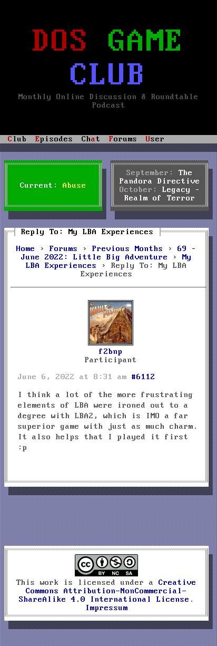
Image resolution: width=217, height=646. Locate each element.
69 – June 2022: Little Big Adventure (108, 253)
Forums (64, 249)
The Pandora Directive (160, 177)
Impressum (106, 608)
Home (25, 249)
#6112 (143, 377)
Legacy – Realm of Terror (162, 194)
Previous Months (127, 249)
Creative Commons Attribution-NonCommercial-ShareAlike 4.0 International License (108, 591)
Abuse (74, 185)
